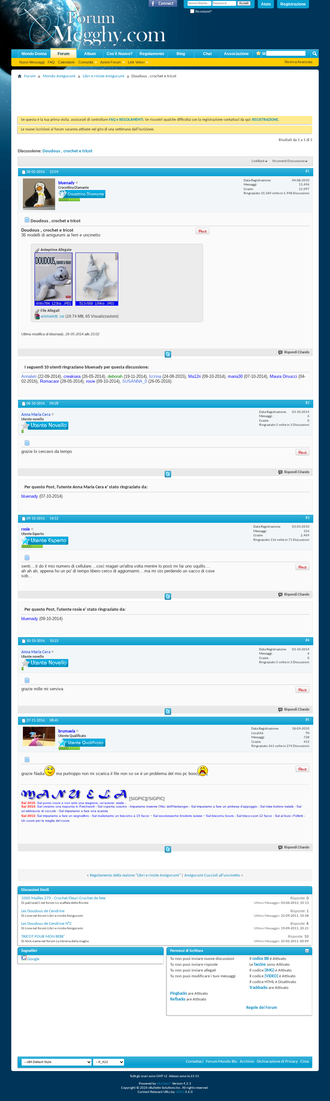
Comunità (85, 62)
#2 (307, 403)
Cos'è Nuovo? (119, 54)
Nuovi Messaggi (31, 62)
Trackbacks (258, 988)
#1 (307, 171)
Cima (304, 1061)
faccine (260, 964)
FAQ (51, 62)
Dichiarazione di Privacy (277, 1061)
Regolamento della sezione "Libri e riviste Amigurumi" (135, 875)
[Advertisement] (135, 95)
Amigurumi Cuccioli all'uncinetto (212, 875)
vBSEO (179, 1092)
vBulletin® (164, 1084)
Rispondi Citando (296, 352)
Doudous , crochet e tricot (67, 151)
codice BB (260, 959)
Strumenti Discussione (288, 161)
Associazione (236, 54)
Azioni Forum (110, 62)
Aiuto (266, 4)
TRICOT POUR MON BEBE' (43, 936)
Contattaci (194, 1061)
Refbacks (177, 999)
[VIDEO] (271, 976)
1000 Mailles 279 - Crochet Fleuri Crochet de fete (63, 898)
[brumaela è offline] (39, 736)
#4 (307, 640)
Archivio (247, 1061)
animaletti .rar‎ (52, 316)
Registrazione (293, 4)
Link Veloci (136, 62)
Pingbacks (178, 993)
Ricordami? (203, 11)
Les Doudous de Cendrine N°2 (46, 924)
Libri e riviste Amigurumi (103, 76)
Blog (181, 54)
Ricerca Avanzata (298, 62)
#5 (307, 720)
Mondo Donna (34, 54)
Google (33, 959)
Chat (207, 54)
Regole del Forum (261, 1008)
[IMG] (269, 970)
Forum (64, 54)
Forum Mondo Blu (221, 1061)
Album (90, 54)
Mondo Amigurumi (59, 76)
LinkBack (258, 161)
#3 (307, 518)
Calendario (66, 62)
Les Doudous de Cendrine (42, 911)
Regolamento (152, 54)
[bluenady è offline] (39, 194)
